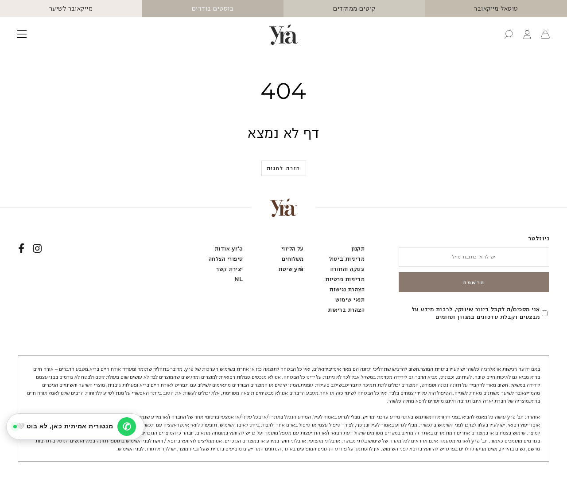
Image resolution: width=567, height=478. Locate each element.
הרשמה (474, 282)
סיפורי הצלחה (226, 258)
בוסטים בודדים (212, 8)
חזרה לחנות (284, 168)
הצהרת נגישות (347, 289)
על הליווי (292, 248)
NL (238, 279)
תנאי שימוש (350, 299)
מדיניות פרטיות (345, 279)
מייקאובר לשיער (71, 8)
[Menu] (21, 34)
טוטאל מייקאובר (496, 8)
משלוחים (293, 258)
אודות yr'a (229, 248)
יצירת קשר (229, 269)
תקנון (358, 248)
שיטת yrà (291, 269)
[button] (508, 34)
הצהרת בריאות (346, 309)
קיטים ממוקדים (354, 8)
